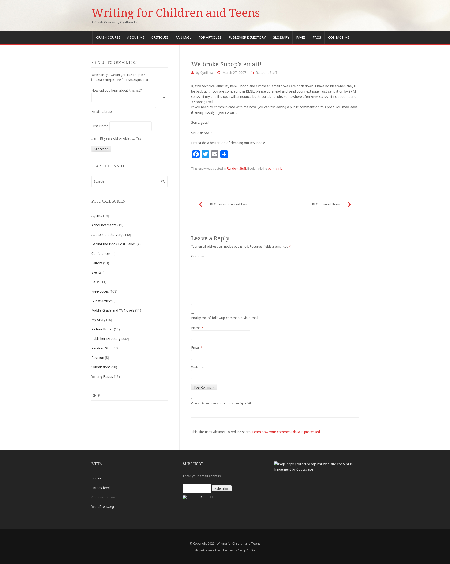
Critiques (160, 37)
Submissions (100, 367)
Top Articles (209, 37)
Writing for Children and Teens (175, 12)
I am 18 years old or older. (111, 138)
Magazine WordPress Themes (214, 550)
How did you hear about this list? (116, 90)
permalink (275, 168)
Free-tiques (100, 291)
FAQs (317, 37)
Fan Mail (183, 37)
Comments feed (103, 497)
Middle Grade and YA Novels (112, 310)
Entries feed (100, 488)
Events (96, 272)
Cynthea (206, 72)
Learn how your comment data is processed (286, 432)
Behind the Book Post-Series (113, 244)
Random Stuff (266, 72)
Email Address (102, 111)
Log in (96, 478)
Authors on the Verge (107, 234)
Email (196, 347)
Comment (199, 256)
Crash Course (108, 37)
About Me (135, 37)
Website (197, 367)
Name (197, 328)
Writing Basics (102, 376)
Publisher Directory (247, 37)
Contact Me (338, 37)
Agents (96, 215)
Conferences (101, 253)
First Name (100, 126)
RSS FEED (207, 497)
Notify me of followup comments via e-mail (224, 317)
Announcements (103, 225)
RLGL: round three (326, 204)
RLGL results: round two (228, 204)
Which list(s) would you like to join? (118, 75)
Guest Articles (102, 301)
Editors (96, 263)
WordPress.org (102, 506)
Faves (301, 37)
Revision (97, 357)
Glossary (281, 37)
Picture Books (102, 329)
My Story (98, 319)
